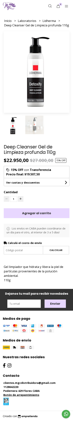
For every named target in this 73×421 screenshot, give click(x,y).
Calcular (56, 250)
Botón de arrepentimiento (21, 395)
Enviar (55, 304)
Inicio (8, 21)
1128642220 (10, 387)
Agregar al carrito (36, 213)
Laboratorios (27, 21)
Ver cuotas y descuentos (23, 182)
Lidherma (49, 21)
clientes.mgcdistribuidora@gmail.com (29, 383)
